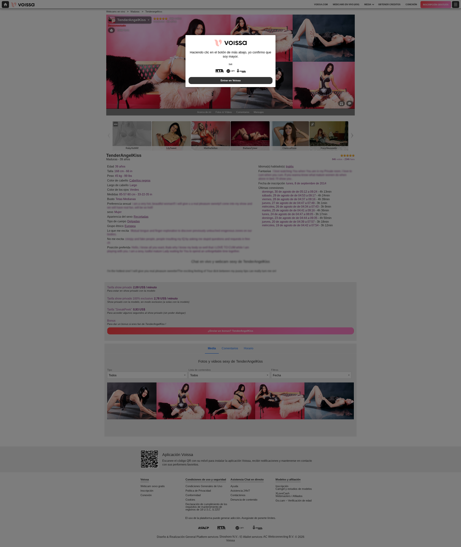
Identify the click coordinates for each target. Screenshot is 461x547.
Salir (230, 64)
